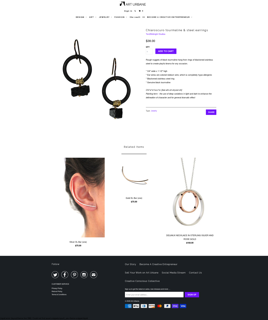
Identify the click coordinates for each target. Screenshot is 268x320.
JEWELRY (105, 17)
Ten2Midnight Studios (155, 33)
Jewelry (154, 110)
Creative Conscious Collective (142, 281)
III (144, 17)
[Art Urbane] (134, 4)
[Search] (135, 11)
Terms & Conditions (59, 294)
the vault (135, 17)
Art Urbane (135, 301)
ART (92, 17)
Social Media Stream (174, 272)
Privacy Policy (57, 288)
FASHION (120, 17)
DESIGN (81, 17)
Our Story (130, 264)
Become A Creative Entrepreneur (158, 264)
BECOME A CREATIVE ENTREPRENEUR (169, 17)
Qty (148, 47)
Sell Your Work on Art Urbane (141, 272)
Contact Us (195, 272)
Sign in (128, 11)
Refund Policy (57, 291)
